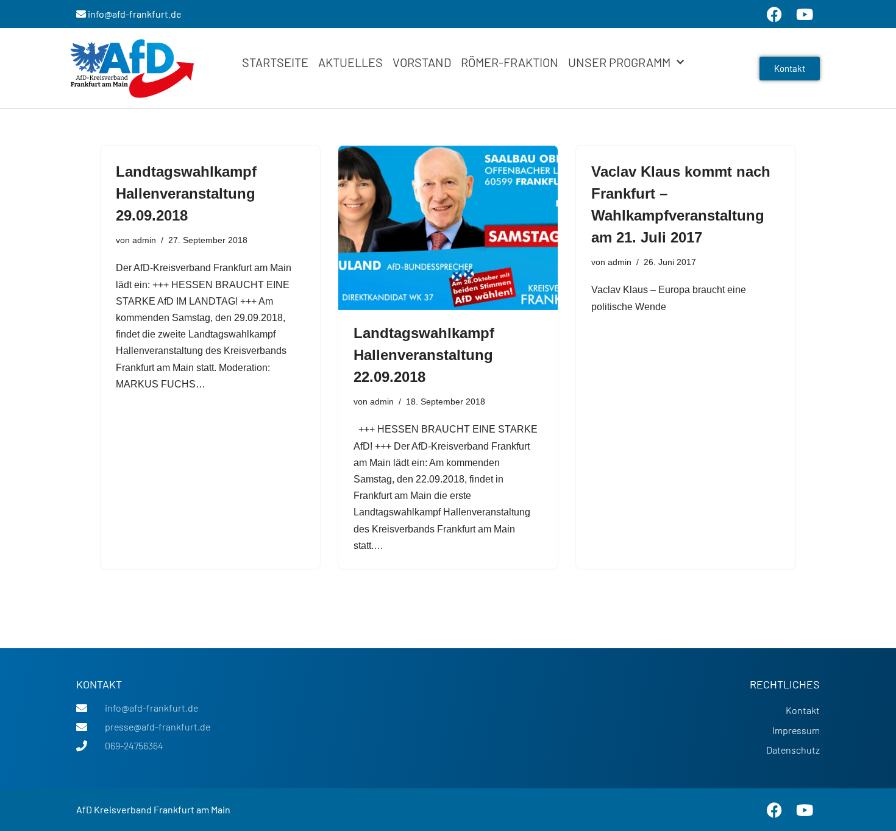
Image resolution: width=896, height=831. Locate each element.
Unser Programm (619, 62)
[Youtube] (804, 809)
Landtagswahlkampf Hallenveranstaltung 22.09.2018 (424, 355)
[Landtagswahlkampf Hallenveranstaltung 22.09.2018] (448, 228)
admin (144, 240)
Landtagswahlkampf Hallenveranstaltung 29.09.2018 (186, 193)
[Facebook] (774, 809)
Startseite (275, 62)
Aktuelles (350, 62)
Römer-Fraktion (509, 62)
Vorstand (422, 62)
